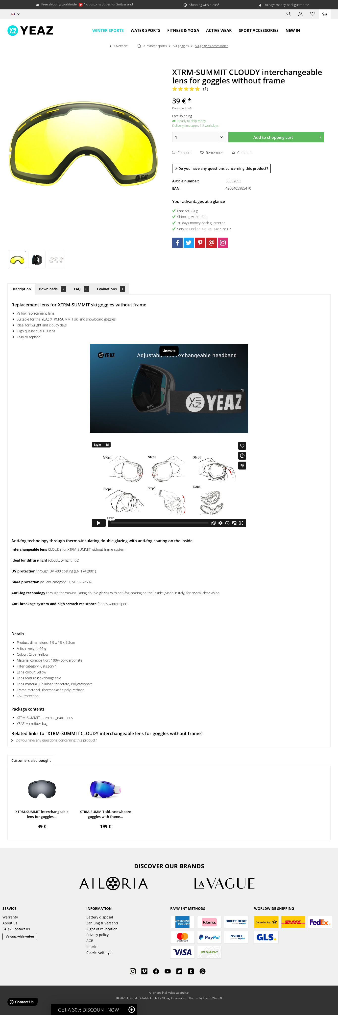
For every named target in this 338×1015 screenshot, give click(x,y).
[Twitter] (189, 243)
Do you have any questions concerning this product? (222, 168)
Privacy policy (97, 934)
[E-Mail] (211, 243)
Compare (184, 152)
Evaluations (110, 289)
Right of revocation (102, 929)
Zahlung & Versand (102, 923)
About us (9, 923)
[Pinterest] (200, 243)
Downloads (51, 289)
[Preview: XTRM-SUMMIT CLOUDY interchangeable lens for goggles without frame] (17, 259)
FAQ (80, 289)
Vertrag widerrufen (20, 936)
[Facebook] (177, 243)
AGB (89, 940)
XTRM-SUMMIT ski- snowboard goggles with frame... (105, 814)
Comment (244, 152)
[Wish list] (312, 14)
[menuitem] (325, 14)
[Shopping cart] (324, 14)
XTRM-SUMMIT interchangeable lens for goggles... (42, 814)
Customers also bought (31, 760)
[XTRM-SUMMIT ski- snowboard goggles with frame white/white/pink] (105, 789)
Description (21, 289)
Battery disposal (99, 917)
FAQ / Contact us (16, 929)
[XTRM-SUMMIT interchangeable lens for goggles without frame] (42, 789)
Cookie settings (98, 952)
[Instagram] (223, 243)
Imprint (92, 946)
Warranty (10, 917)
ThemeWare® (212, 998)
